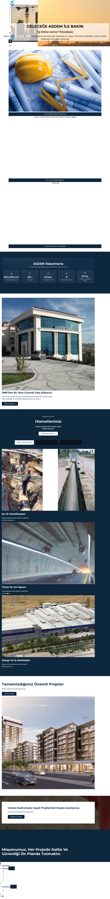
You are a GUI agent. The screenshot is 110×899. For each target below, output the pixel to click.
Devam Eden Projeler (12, 891)
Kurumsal (5, 868)
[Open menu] (10, 41)
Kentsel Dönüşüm (17, 11)
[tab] (24, 442)
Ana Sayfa (15, 6)
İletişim (14, 18)
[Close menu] (0, 863)
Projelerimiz (6, 887)
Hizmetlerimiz (16, 13)
